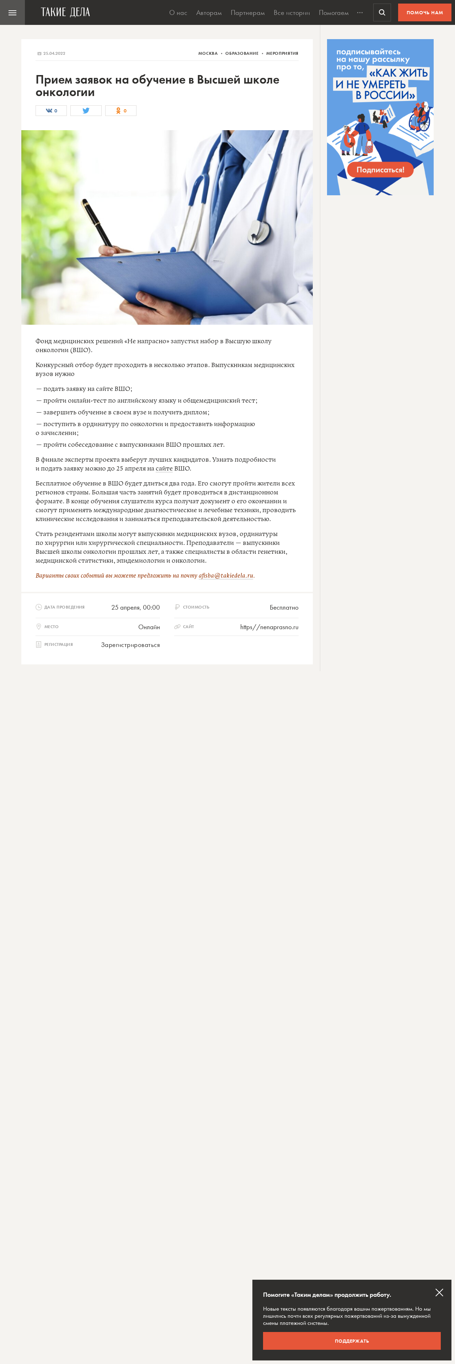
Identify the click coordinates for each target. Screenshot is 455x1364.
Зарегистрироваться (130, 644)
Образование (242, 53)
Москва (208, 53)
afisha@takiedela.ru (226, 575)
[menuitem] (12, 12)
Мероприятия (282, 53)
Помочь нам (425, 12)
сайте (164, 468)
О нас (178, 12)
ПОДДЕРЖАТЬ (352, 1341)
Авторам (209, 12)
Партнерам (248, 12)
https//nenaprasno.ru (269, 626)
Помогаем (334, 12)
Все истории (292, 12)
